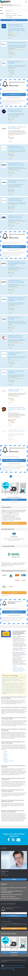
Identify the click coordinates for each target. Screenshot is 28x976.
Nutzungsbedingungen (6, 967)
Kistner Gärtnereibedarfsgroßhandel (14, 417)
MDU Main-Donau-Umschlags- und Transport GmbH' (16, 50)
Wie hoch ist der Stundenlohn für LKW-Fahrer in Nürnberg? (12, 683)
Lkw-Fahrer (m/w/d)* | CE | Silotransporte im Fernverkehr (16, 164)
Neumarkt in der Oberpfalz (9, 760)
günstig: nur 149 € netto (8, 520)
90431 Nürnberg (13, 74)
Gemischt (20, 15)
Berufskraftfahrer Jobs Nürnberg (19, 657)
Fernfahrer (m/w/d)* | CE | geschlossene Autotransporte (16, 147)
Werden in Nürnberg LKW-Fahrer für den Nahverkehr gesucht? (13, 690)
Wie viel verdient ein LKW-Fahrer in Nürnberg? (10, 679)
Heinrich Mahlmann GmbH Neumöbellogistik (16, 378)
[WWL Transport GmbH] (3, 319)
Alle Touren (8, 17)
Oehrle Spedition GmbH (12, 68)
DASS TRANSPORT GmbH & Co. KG (14, 396)
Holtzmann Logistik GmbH (13, 306)
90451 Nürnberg (13, 54)
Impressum (21, 965)
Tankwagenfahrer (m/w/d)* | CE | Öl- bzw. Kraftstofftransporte (17, 430)
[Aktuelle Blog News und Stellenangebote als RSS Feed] (13, 840)
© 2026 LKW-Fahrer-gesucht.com (11, 965)
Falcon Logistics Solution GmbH (14, 360)
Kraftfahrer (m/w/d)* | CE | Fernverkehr (15, 62)
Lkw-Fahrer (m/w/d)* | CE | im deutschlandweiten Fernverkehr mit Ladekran (16, 263)
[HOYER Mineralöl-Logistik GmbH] (17, 580)
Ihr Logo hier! (14, 592)
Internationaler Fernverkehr (11, 15)
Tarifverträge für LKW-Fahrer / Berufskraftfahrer (11, 894)
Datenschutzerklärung (6, 104)
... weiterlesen (18, 703)
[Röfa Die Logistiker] (11, 586)
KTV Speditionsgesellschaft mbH (14, 270)
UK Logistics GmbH (11, 152)
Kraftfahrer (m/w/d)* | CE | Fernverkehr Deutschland (15, 216)
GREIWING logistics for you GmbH (14, 170)
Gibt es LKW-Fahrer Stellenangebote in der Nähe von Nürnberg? (13, 684)
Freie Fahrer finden (14, 502)
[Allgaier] (23, 575)
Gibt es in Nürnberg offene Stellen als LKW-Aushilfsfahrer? (12, 687)
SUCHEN (14, 20)
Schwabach (18, 670)
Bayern (11, 120)
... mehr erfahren (19, 725)
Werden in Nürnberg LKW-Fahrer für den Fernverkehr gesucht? (13, 689)
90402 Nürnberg (13, 35)
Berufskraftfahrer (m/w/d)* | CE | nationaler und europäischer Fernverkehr (17, 299)
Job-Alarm (3, 968)
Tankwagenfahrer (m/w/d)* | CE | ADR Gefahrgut (17, 181)
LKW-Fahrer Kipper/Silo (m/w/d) (17, 42)
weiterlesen (11, 565)
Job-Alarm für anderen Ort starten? (14, 97)
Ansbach (14, 670)
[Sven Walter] (23, 580)
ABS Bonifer (10, 437)
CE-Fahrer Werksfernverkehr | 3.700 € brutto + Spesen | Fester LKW (17, 409)
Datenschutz (17, 967)
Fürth (18, 667)
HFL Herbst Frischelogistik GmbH (14, 223)
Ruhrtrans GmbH (11, 187)
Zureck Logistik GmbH (12, 205)
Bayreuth (18, 668)
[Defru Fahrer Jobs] (17, 575)
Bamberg (14, 668)
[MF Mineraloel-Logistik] (11, 575)
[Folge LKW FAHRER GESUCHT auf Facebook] (8, 840)
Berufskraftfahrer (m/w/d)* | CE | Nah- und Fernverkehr (17, 127)
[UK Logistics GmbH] (3, 148)
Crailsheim (20, 671)
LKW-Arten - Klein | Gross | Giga (8, 896)
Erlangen (21, 667)
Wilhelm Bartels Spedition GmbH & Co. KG (15, 343)
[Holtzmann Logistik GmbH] (3, 299)
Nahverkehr (8, 13)
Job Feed (12, 968)
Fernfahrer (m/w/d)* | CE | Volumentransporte (15, 390)
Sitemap (8, 968)
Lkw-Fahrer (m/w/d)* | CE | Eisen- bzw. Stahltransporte (15, 25)
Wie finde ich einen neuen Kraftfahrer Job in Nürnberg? (12, 686)
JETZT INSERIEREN (14, 523)
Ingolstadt (14, 667)
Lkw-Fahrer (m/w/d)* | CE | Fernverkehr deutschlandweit (16, 281)
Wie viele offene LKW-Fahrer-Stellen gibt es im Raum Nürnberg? (13, 677)
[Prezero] (4, 586)
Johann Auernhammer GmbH (13, 117)
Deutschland (12, 156)
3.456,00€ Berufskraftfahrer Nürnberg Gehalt (19, 650)
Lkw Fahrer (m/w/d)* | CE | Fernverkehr (15, 318)
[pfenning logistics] (4, 575)
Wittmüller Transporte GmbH (13, 32)
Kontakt (23, 967)
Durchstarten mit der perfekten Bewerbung (10, 898)
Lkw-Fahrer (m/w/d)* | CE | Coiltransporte (15, 353)
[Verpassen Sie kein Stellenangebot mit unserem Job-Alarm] (18, 840)
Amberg (22, 668)
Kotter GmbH (10, 135)
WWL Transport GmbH (12, 325)
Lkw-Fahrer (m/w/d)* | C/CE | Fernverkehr (16, 371)
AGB (13, 967)
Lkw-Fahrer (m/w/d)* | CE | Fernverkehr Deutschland (15, 110)
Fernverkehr (14, 13)
